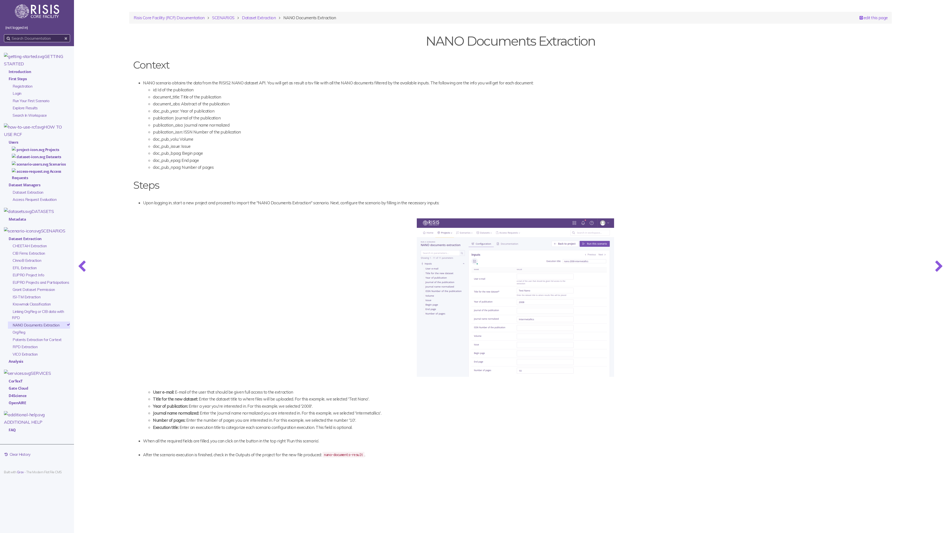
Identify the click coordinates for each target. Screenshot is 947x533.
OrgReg (19, 332)
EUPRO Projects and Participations (41, 282)
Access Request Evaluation (34, 199)
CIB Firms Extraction (29, 253)
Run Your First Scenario (31, 100)
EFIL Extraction (25, 268)
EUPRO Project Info (28, 275)
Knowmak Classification (32, 304)
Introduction (20, 71)
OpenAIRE (17, 402)
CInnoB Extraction (27, 260)
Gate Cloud (18, 388)
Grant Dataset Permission (34, 289)
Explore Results (25, 108)
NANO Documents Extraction (36, 325)
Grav (20, 472)
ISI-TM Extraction (26, 297)
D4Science (18, 395)
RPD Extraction (25, 346)
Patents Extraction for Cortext (37, 339)
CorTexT (16, 381)
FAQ (12, 429)
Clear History (19, 454)
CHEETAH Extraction (30, 246)
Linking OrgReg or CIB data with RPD (38, 314)
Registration (22, 86)
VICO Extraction (25, 354)
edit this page (875, 17)
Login (17, 93)
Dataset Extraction (28, 192)
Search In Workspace (30, 115)
